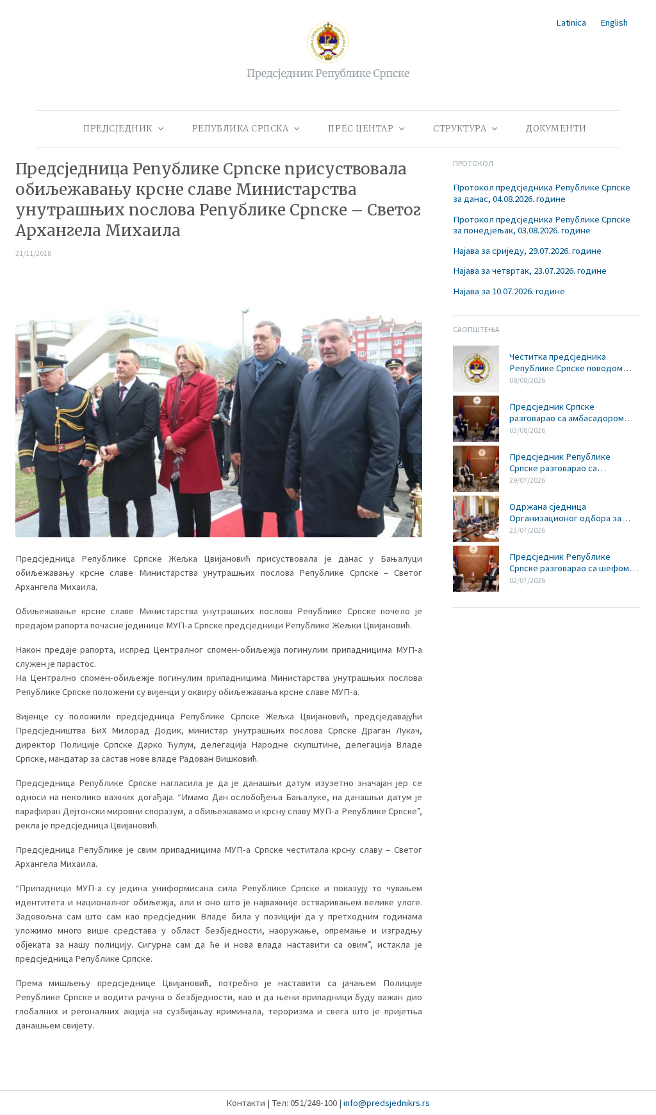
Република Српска (240, 128)
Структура (459, 128)
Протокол (473, 163)
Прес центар (360, 128)
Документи (556, 128)
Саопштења (476, 329)
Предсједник (117, 128)
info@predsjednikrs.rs (386, 1103)
